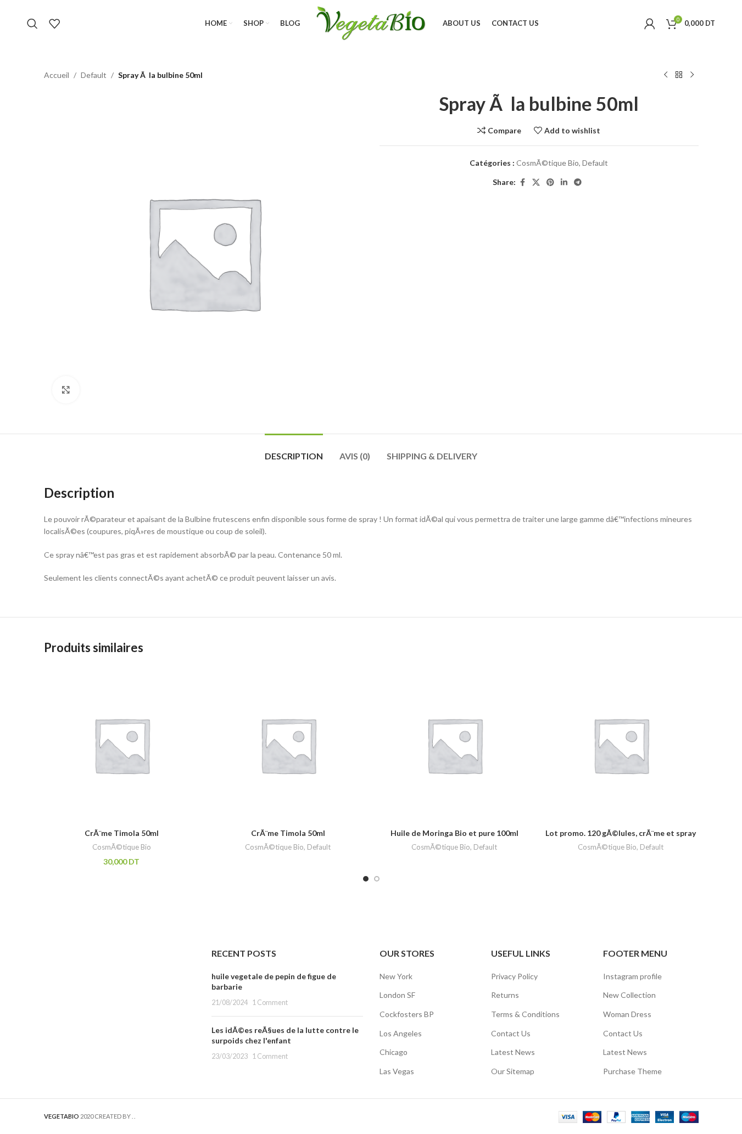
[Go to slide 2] (377, 879)
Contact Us (511, 1033)
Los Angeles (401, 1033)
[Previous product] (665, 75)
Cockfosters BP (407, 1014)
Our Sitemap (512, 1071)
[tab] (294, 450)
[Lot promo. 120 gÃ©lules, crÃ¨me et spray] (621, 745)
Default (94, 75)
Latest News (513, 1052)
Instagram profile (632, 976)
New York (396, 976)
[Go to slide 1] (366, 879)
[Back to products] (678, 75)
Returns (505, 995)
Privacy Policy (514, 976)
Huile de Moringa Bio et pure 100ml (454, 833)
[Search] (32, 24)
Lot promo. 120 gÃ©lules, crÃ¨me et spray (620, 833)
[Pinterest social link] (550, 182)
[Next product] (692, 75)
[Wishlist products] (54, 24)
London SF (397, 995)
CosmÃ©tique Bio (547, 162)
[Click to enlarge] (66, 389)
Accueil (56, 75)
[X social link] (536, 182)
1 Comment (270, 1002)
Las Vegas (397, 1071)
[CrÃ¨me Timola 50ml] (121, 745)
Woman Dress (627, 1014)
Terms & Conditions (525, 1014)
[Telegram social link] (578, 182)
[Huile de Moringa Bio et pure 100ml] (454, 745)
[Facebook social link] (522, 182)
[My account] (650, 24)
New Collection (629, 995)
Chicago (394, 1052)
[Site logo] (371, 22)
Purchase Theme (632, 1071)
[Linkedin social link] (564, 182)
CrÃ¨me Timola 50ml (122, 833)
